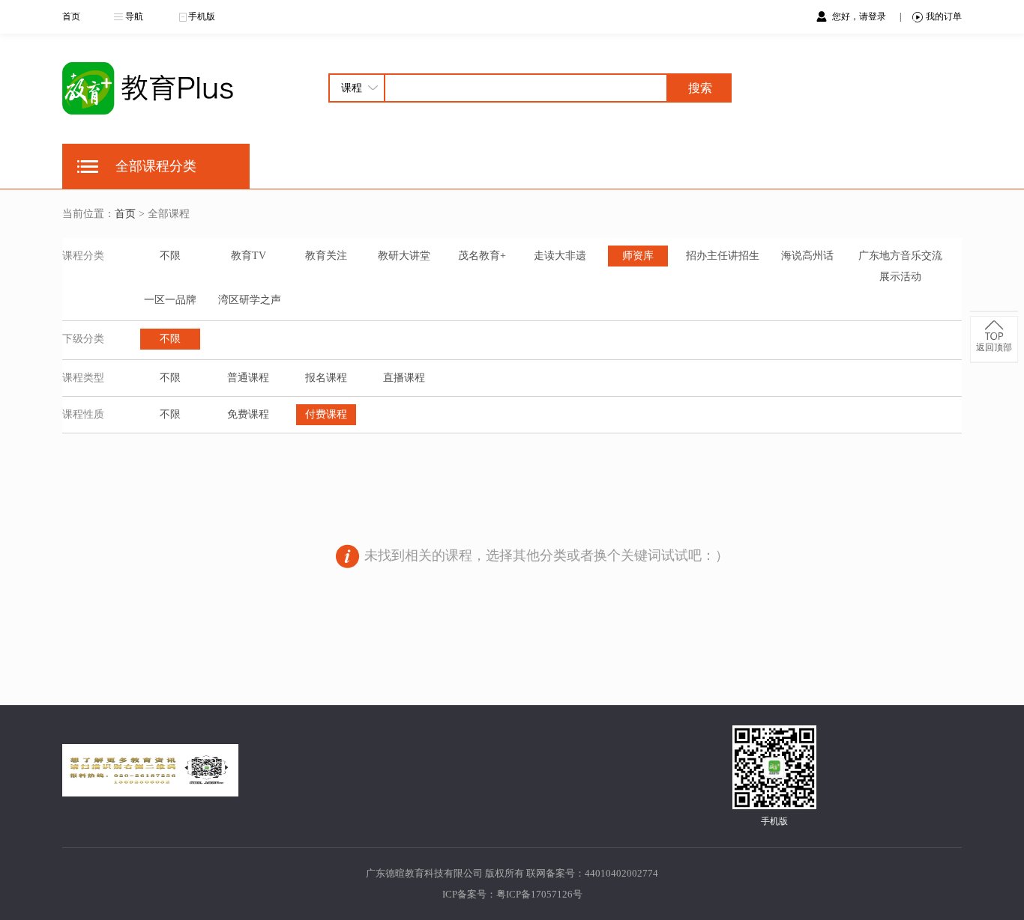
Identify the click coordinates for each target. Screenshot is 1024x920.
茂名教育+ (482, 255)
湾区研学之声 (249, 299)
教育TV (248, 255)
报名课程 (326, 377)
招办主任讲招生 (722, 255)
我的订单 (944, 16)
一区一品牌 (170, 299)
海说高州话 (807, 255)
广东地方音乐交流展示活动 (900, 266)
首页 (71, 16)
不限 (170, 255)
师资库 (638, 255)
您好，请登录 (860, 16)
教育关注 (326, 255)
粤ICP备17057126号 (539, 894)
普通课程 (248, 377)
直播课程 (404, 377)
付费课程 (326, 414)
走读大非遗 (560, 255)
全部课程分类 (155, 166)
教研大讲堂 (404, 255)
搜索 (700, 88)
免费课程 (248, 414)
